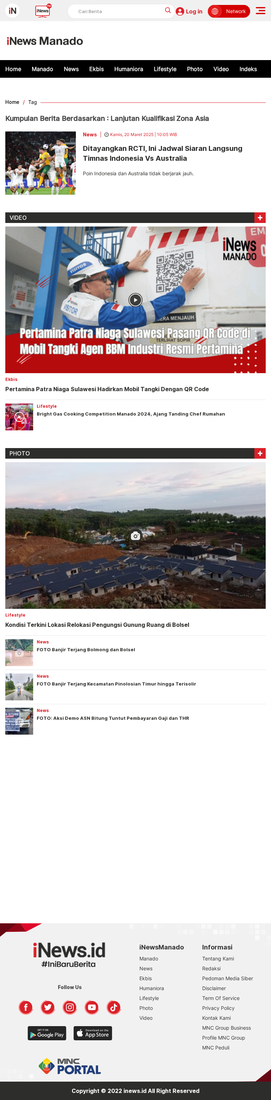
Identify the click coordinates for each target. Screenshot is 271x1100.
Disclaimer (214, 988)
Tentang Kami (218, 958)
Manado (42, 68)
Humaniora (128, 68)
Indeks (248, 68)
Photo (195, 68)
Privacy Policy (218, 1008)
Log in (194, 11)
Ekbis (96, 68)
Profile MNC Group (223, 1038)
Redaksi (211, 968)
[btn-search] (168, 10)
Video (221, 68)
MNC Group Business (226, 1028)
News (71, 68)
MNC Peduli (215, 1048)
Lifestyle (165, 68)
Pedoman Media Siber (227, 978)
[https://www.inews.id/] (45, 41)
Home (13, 68)
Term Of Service (221, 998)
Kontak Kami (216, 1018)
